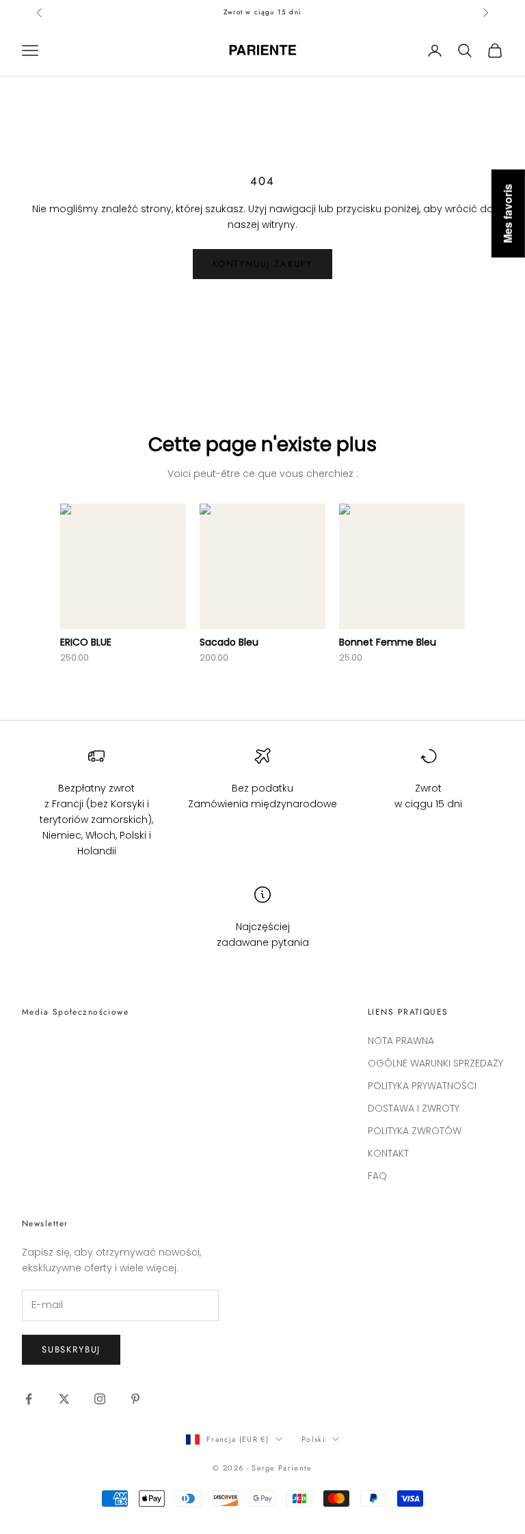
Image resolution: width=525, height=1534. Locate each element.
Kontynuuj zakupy (262, 263)
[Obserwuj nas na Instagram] (100, 1399)
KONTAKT (388, 1153)
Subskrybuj (71, 1349)
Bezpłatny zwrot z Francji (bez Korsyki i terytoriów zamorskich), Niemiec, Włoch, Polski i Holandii (96, 819)
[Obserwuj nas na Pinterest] (135, 1399)
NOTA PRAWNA (401, 1040)
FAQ (377, 1176)
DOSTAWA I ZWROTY (413, 1108)
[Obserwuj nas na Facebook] (29, 1399)
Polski (313, 1439)
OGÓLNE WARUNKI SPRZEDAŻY (435, 1063)
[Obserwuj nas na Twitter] (64, 1399)
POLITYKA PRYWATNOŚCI (422, 1085)
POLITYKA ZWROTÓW (414, 1131)
